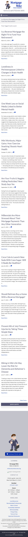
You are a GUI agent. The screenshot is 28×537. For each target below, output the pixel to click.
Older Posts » (23, 400)
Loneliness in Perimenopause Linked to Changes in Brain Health (12, 69)
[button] (14, 454)
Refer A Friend (14, 505)
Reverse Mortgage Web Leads (10, 534)
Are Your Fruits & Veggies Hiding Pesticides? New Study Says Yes (12, 181)
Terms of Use (14, 514)
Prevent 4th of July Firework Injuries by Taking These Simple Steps (14, 329)
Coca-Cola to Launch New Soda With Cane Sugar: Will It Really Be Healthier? (13, 260)
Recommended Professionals (14, 503)
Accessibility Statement (14, 507)
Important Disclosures (14, 516)
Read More (4, 58)
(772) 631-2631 (14, 485)
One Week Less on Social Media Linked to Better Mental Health (12, 106)
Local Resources (14, 501)
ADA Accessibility (14, 510)
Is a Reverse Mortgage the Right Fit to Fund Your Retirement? (13, 34)
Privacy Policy (14, 512)
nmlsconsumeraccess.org (14, 468)
